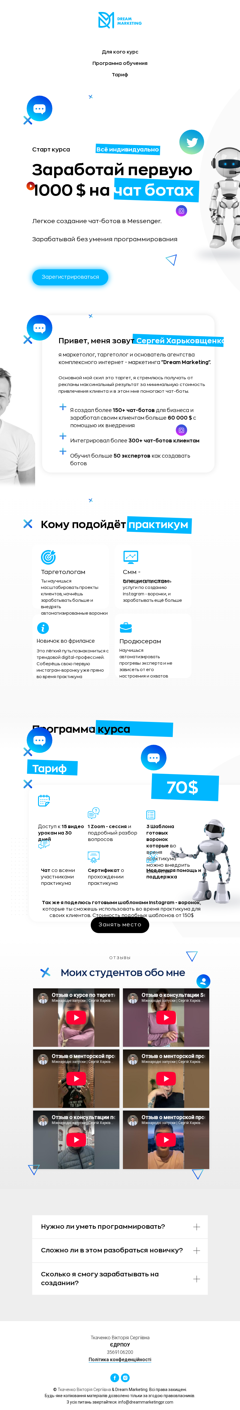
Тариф (120, 75)
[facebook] (114, 1377)
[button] (70, 277)
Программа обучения (120, 63)
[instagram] (125, 1377)
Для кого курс (120, 52)
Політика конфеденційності (120, 1359)
